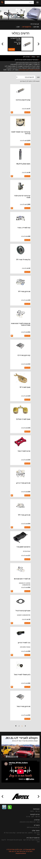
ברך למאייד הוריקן (24, 642)
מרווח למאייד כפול (24, 451)
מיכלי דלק (18, 68)
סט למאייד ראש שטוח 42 (22, 579)
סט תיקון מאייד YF (24, 291)
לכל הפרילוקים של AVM (33, 827)
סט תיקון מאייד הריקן (23, 483)
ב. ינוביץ (21, 12)
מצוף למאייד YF (25, 387)
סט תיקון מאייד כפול (23, 706)
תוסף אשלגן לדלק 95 (23, 164)
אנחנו (38, 822)
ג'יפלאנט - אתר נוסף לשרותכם (25, 833)
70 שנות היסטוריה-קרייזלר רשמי (31, 840)
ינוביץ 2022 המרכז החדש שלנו (27, 822)
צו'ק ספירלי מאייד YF (23, 259)
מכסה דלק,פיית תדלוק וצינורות (32, 66)
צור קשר (37, 811)
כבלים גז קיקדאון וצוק (16, 64)
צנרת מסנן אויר (11, 68)
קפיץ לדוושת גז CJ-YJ (15, 39)
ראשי (38, 56)
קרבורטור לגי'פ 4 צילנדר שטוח (22, 196)
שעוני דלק (15, 70)
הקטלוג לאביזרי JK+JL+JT (21, 737)
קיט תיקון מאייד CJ (24, 355)
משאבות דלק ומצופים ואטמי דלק (14, 66)
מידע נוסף (11, 49)
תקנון (32, 816)
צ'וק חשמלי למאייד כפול (22, 674)
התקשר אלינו (9, 807)
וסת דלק (25, 64)
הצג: (38, 77)
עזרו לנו (28, 816)
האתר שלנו (37, 833)
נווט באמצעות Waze (4, 807)
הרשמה (32, 811)
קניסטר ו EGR (7, 70)
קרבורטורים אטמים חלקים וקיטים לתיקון (26, 59)
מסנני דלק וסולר (26, 68)
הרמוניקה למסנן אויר (23, 547)
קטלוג (33, 56)
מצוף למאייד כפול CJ (23, 419)
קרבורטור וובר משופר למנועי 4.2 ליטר (20, 132)
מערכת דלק (26, 56)
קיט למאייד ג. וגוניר (23, 227)
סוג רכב (36, 27)
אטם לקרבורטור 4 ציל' (23, 610)
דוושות (30, 64)
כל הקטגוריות (27, 27)
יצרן (18, 27)
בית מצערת (36, 64)
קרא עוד (6, 756)
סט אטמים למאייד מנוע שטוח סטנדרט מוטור (20, 324)
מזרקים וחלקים (36, 68)
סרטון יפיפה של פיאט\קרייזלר (14, 840)
